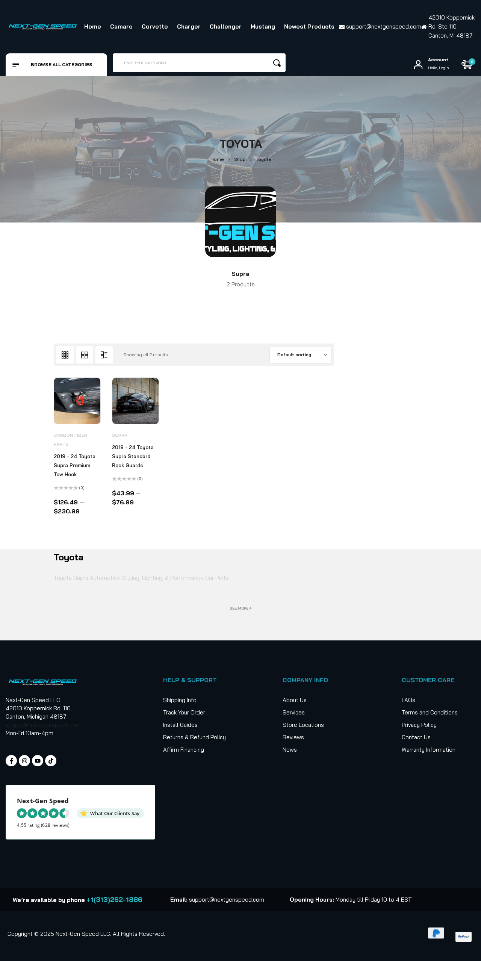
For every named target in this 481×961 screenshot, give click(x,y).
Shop (240, 159)
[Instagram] (24, 760)
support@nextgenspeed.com (43, 724)
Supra (240, 273)
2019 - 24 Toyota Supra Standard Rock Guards (133, 456)
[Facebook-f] (11, 760)
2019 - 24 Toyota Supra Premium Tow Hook (74, 465)
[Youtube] (37, 760)
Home (217, 159)
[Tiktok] (50, 760)
